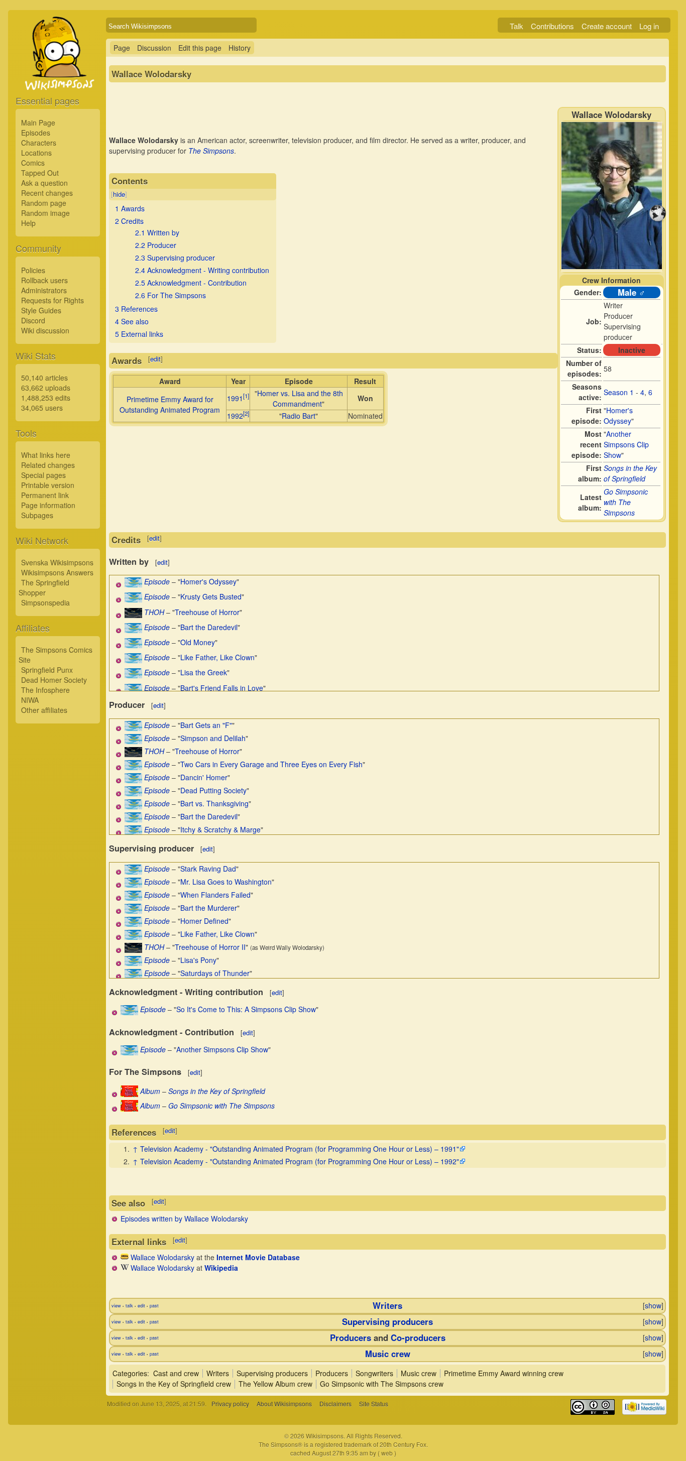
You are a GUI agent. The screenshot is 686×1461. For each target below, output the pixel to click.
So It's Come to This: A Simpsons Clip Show (246, 1009)
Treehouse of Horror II (210, 947)
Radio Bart (298, 416)
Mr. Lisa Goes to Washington (226, 882)
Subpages (37, 515)
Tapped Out (40, 173)
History (239, 48)
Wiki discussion (45, 330)
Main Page (38, 122)
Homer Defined (204, 921)
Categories (129, 1373)
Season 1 (619, 392)
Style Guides (41, 310)
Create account (607, 26)
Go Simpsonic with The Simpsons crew (381, 1384)
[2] (246, 413)
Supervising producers (387, 1321)
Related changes (48, 465)
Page (121, 48)
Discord (33, 320)
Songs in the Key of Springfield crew (174, 1384)
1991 (235, 398)
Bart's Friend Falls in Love (221, 688)
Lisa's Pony (198, 960)
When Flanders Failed (215, 895)
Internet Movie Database (258, 1257)
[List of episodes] (133, 584)
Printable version (47, 485)
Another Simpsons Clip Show (626, 444)
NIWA (30, 700)
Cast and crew (176, 1373)
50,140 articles (44, 378)
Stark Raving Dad (208, 869)
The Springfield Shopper (44, 587)
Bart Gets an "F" (206, 725)
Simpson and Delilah (213, 738)
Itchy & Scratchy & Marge (220, 829)
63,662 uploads (45, 388)
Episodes (35, 133)
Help (28, 223)
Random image (45, 213)
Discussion (154, 48)
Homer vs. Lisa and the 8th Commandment (300, 398)
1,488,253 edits (45, 398)
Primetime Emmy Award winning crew (503, 1373)
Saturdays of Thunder (215, 973)
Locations (36, 153)
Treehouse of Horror (207, 612)
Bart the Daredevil (209, 627)
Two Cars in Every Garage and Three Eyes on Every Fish (271, 764)
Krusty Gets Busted (211, 596)
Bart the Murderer (208, 908)
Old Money (197, 642)
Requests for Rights (52, 300)
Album (150, 1091)
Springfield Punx (47, 670)
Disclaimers (335, 1403)
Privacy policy (230, 1403)
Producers (350, 1337)
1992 (235, 416)
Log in (649, 26)
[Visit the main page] (58, 76)
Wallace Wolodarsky (162, 1257)
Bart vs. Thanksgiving (214, 803)
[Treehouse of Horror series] (133, 615)
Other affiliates (44, 710)
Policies (33, 270)
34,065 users (42, 408)
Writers (387, 1305)
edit (155, 358)
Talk (516, 26)
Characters (38, 143)
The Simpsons (211, 151)
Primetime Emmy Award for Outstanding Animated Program (170, 404)
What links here (45, 455)
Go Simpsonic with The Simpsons (626, 502)
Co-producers (418, 1337)
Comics (33, 163)
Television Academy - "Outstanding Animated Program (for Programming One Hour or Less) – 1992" (299, 1161)
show (653, 1305)
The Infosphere (45, 690)
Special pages (43, 475)
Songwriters (374, 1373)
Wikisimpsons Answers (57, 572)
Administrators (44, 290)
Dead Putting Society (213, 790)
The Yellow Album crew (275, 1384)
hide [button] (119, 194)
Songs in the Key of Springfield (630, 473)
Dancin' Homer (203, 777)
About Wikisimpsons (284, 1403)
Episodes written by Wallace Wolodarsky (184, 1218)
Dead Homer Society (54, 680)
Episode (157, 581)
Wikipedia (221, 1268)
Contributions (552, 26)
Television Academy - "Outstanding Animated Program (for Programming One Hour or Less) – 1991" (299, 1149)
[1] (246, 396)
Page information (48, 505)
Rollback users (44, 280)
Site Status (373, 1403)
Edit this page (199, 48)
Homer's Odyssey (618, 415)
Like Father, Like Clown (217, 657)
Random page (43, 203)
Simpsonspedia (45, 602)
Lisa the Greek (203, 672)
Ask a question (44, 183)
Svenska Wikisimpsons (57, 562)
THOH (154, 612)
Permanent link (45, 495)
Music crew (387, 1354)
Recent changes (47, 193)
